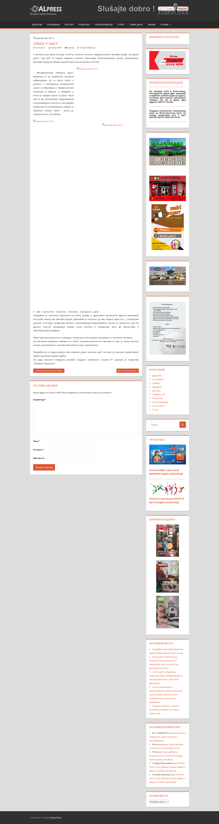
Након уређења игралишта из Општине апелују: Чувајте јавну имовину (166, 755)
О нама (164, 24)
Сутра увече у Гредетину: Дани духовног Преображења (167, 736)
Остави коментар (87, 47)
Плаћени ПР (158, 394)
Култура (69, 24)
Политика (84, 24)
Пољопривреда (104, 24)
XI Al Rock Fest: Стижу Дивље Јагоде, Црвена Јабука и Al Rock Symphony (167, 767)
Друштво (37, 24)
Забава (152, 24)
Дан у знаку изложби (127, 371)
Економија (53, 24)
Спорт (121, 24)
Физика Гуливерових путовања (49, 371)
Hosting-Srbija (55, 817)
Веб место (38, 458)
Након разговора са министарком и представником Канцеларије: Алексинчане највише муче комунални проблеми (165, 695)
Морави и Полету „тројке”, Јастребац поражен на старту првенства (164, 709)
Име (36, 441)
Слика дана (136, 24)
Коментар (39, 399)
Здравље (157, 386)
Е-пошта (38, 449)
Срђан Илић (56, 47)
